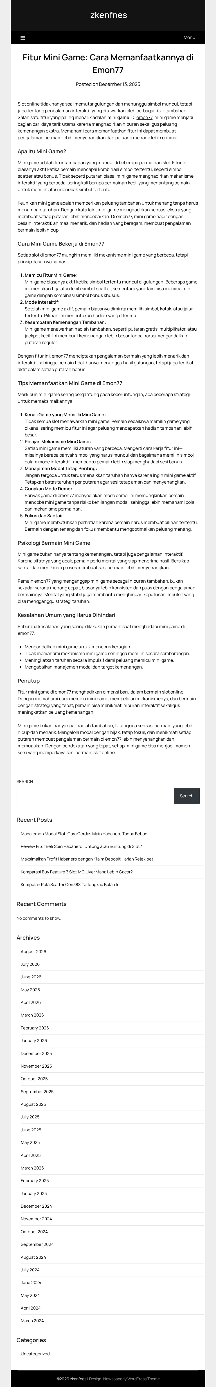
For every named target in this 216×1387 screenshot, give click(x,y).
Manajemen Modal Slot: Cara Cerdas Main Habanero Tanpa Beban (84, 834)
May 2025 (30, 1142)
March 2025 (32, 1168)
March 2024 (32, 1321)
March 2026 (32, 1015)
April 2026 (31, 1002)
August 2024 (33, 1257)
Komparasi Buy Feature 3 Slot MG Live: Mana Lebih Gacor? (77, 872)
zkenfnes (108, 14)
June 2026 (31, 977)
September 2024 (37, 1244)
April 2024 (31, 1308)
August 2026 (33, 952)
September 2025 (37, 1092)
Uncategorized (35, 1354)
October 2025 (34, 1079)
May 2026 (30, 990)
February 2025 (35, 1181)
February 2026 (35, 1028)
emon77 (144, 117)
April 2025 (31, 1155)
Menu (189, 37)
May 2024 (30, 1295)
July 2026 (30, 964)
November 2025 (36, 1066)
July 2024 (30, 1270)
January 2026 (34, 1040)
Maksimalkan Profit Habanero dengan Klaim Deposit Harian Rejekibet (87, 859)
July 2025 (30, 1117)
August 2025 (33, 1104)
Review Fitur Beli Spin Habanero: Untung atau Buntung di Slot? (81, 846)
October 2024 (34, 1232)
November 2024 (36, 1219)
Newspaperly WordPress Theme (131, 1378)
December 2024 (36, 1206)
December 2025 (36, 1053)
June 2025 (31, 1130)
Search (25, 781)
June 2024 (31, 1282)
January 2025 (34, 1193)
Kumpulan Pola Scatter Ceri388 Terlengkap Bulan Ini (71, 884)
